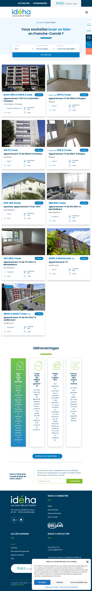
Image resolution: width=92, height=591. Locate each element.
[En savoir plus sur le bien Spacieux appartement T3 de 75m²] (23, 186)
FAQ (12, 558)
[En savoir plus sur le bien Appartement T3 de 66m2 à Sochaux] (23, 133)
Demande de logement (20, 551)
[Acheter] (89, 51)
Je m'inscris (74, 481)
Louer (13, 544)
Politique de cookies (52, 587)
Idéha (50, 506)
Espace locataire (17, 555)
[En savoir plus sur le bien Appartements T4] (68, 241)
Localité (17, 45)
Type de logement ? (42, 45)
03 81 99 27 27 (54, 547)
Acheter (14, 548)
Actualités (24, 3)
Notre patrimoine (54, 513)
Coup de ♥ (8, 287)
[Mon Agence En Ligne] (89, 31)
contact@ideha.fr (55, 550)
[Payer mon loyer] (89, 37)
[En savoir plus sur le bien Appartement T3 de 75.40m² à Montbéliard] (23, 241)
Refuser (60, 582)
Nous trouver (53, 517)
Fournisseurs (40, 3)
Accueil (40, 22)
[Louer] (89, 44)
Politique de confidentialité (69, 587)
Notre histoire (53, 510)
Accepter (42, 582)
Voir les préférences (78, 582)
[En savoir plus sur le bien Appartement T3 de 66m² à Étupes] (68, 133)
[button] (87, 562)
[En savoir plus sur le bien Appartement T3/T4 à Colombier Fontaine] (23, 78)
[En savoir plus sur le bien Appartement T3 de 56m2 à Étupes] (68, 78)
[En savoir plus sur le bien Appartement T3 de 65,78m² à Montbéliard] (68, 186)
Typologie (60, 45)
